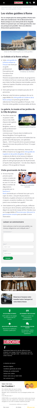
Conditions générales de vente (12, 369)
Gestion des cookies (9, 373)
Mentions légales (8, 366)
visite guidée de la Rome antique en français (10, 62)
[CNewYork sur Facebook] (4, 347)
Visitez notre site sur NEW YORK (12, 376)
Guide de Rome (17, 7)
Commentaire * (7, 232)
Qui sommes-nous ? (9, 378)
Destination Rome (6, 7)
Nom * (5, 244)
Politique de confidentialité (11, 371)
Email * (5, 251)
